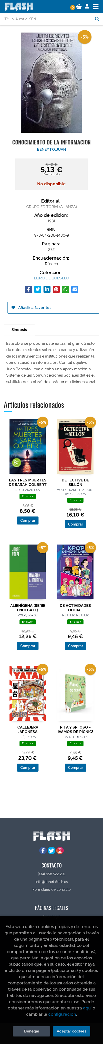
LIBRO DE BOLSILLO (51, 278)
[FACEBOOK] (43, 850)
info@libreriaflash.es (52, 882)
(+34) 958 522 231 (52, 874)
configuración (62, 1014)
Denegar (31, 1031)
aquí (87, 1007)
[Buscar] (97, 19)
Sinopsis (19, 329)
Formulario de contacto (51, 890)
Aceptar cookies (71, 1031)
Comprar (27, 520)
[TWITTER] (51, 850)
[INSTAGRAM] (60, 850)
